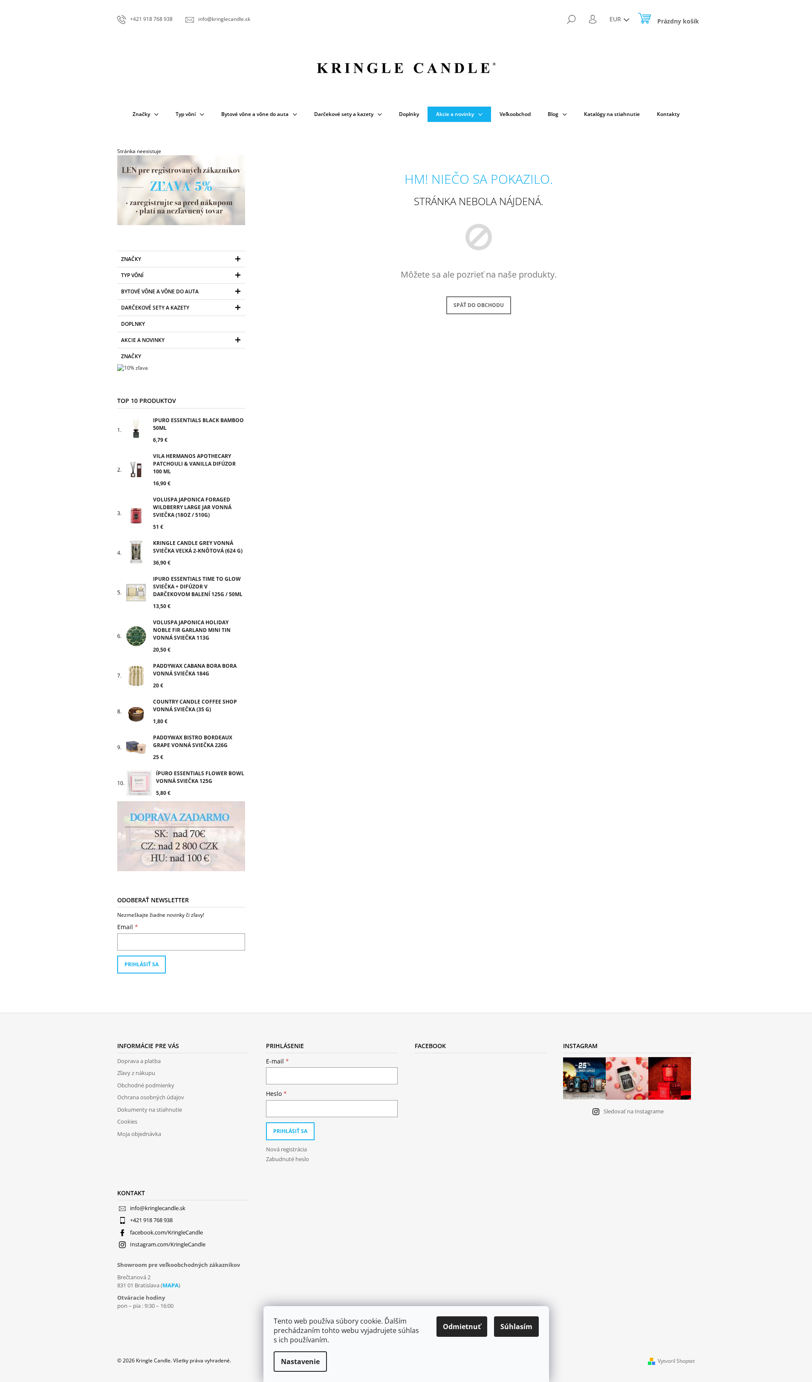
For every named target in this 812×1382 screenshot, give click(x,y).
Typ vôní (132, 275)
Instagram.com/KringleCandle (167, 1244)
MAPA (170, 1285)
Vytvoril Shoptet (676, 1361)
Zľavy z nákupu (136, 1073)
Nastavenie (300, 1361)
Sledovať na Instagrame (634, 1111)
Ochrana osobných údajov (150, 1097)
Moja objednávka (139, 1134)
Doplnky (133, 323)
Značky (131, 259)
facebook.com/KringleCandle (166, 1232)
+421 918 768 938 (151, 1220)
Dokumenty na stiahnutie (149, 1109)
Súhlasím (516, 1326)
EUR (616, 19)
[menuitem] (145, 114)
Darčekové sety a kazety (155, 307)
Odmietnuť (462, 1326)
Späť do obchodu (479, 305)
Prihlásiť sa (141, 964)
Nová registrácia (286, 1149)
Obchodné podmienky (145, 1085)
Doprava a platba (139, 1061)
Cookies (127, 1121)
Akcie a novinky (143, 340)
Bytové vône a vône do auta (160, 291)
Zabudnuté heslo (287, 1159)
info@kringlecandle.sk (157, 1208)
